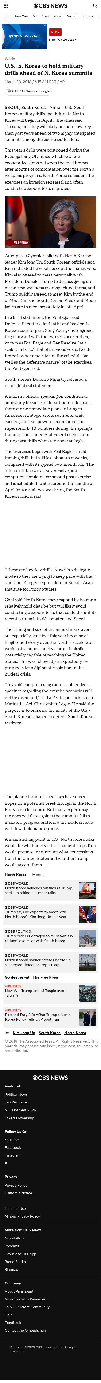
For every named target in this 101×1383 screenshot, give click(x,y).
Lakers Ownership (19, 1118)
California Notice (18, 1193)
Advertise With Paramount (26, 1299)
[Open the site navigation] (19, 6)
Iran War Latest (17, 1102)
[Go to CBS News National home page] (50, 5)
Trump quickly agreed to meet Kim (38, 294)
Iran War (21, 16)
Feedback (13, 1323)
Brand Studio (15, 1262)
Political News (16, 1094)
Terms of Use (15, 1209)
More (37, 874)
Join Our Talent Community (27, 1307)
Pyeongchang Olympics (27, 156)
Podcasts (12, 1246)
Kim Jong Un (24, 1033)
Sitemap (11, 1269)
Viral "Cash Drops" (47, 16)
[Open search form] (95, 6)
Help (8, 1315)
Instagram (13, 1155)
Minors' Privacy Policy (22, 1216)
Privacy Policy (16, 1185)
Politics (87, 16)
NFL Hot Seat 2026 (20, 1110)
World (72, 16)
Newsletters (14, 1238)
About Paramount (19, 1291)
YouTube (12, 1140)
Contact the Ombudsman (25, 1330)
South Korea (50, 1033)
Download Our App (20, 1254)
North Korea (75, 1033)
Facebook (13, 1148)
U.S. (7, 16)
